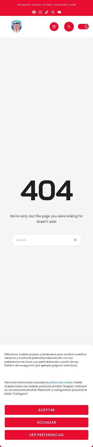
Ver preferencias (46, 434)
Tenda (72, 4)
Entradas (47, 4)
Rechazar (46, 422)
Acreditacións (60, 4)
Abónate (36, 4)
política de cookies (61, 382)
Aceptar (46, 410)
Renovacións (24, 4)
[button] (54, 26)
